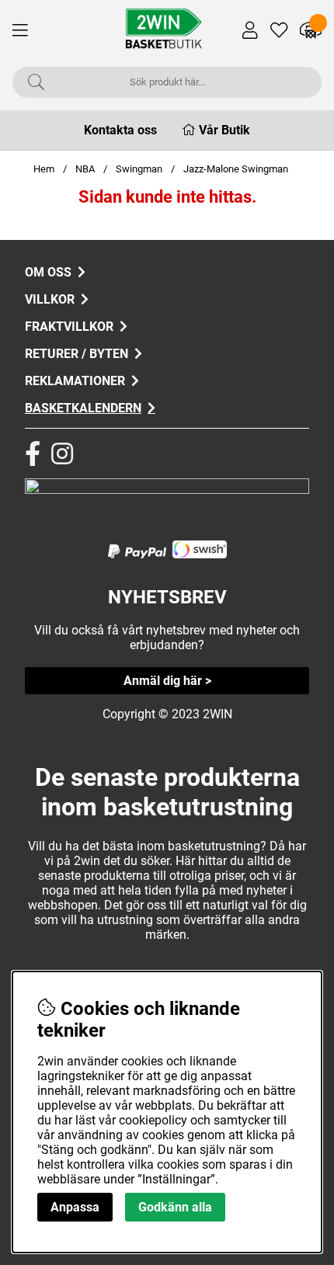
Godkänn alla (175, 1207)
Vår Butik (224, 130)
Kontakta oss (120, 130)
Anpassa (74, 1207)
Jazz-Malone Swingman (235, 169)
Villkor (50, 299)
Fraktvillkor (69, 326)
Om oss (48, 272)
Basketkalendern (83, 408)
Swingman (139, 169)
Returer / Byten (76, 353)
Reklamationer (75, 381)
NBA (85, 169)
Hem (43, 169)
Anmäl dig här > (167, 680)
